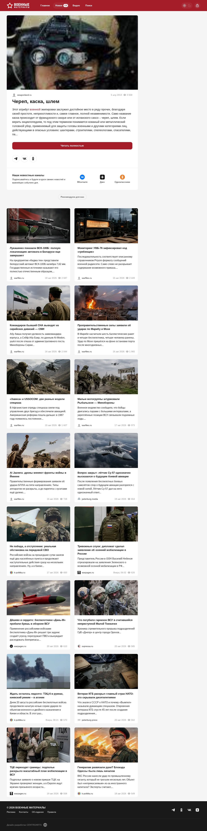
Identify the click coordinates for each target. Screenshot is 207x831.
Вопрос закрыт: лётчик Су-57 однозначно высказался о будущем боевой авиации (104, 474)
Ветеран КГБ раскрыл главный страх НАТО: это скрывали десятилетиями (106, 695)
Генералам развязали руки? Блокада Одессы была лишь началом (101, 769)
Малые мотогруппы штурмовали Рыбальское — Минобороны (99, 401)
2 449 (132, 278)
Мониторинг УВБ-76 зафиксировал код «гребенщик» (102, 249)
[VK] (189, 810)
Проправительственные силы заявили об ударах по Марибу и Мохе (104, 327)
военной (35, 109)
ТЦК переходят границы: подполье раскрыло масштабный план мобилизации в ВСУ (38, 771)
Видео (76, 5)
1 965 (132, 351)
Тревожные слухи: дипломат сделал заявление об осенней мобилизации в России (102, 550)
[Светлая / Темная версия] (186, 5)
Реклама (11, 812)
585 (133, 646)
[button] (16, 158)
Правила (51, 812)
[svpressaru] (79, 646)
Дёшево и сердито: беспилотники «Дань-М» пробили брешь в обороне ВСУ (37, 622)
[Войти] (197, 5)
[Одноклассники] (181, 810)
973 (133, 425)
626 (133, 572)
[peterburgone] (11, 646)
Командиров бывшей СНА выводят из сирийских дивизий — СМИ (34, 327)
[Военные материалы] (18, 5)
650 (65, 572)
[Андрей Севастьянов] (79, 425)
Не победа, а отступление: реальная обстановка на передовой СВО (33, 548)
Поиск (88, 5)
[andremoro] (14, 95)
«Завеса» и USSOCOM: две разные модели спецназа (37, 401)
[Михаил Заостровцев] (11, 425)
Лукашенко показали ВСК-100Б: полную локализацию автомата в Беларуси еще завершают (35, 251)
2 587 (64, 278)
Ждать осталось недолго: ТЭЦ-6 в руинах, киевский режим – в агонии (36, 695)
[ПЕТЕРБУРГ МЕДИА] (79, 499)
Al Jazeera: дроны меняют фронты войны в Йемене (38, 474)
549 (133, 793)
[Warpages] (79, 572)
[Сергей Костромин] (11, 278)
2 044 (64, 351)
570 (65, 720)
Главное (45, 5)
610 (65, 646)
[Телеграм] (173, 810)
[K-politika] (11, 572)
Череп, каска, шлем (35, 101)
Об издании (38, 812)
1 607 (64, 425)
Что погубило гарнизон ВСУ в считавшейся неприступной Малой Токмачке (105, 622)
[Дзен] (197, 810)
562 (133, 720)
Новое (61, 5)
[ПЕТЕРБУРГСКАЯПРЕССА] (79, 720)
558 (65, 793)
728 (65, 499)
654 (133, 499)
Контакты (23, 812)
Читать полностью (72, 145)
